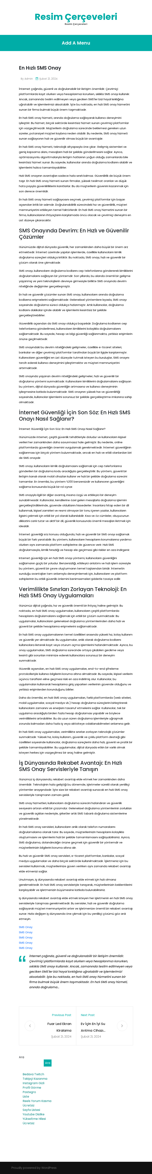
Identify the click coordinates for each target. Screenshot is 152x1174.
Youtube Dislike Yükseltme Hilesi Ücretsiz (34, 1118)
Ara (21, 1057)
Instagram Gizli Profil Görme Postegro (33, 1087)
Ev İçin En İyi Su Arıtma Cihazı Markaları (93, 1027)
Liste (26, 1096)
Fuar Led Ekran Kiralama (59, 1027)
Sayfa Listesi (31, 1110)
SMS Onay (25, 927)
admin (28, 79)
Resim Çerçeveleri (76, 17)
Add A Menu (76, 43)
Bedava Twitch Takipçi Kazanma (35, 1076)
